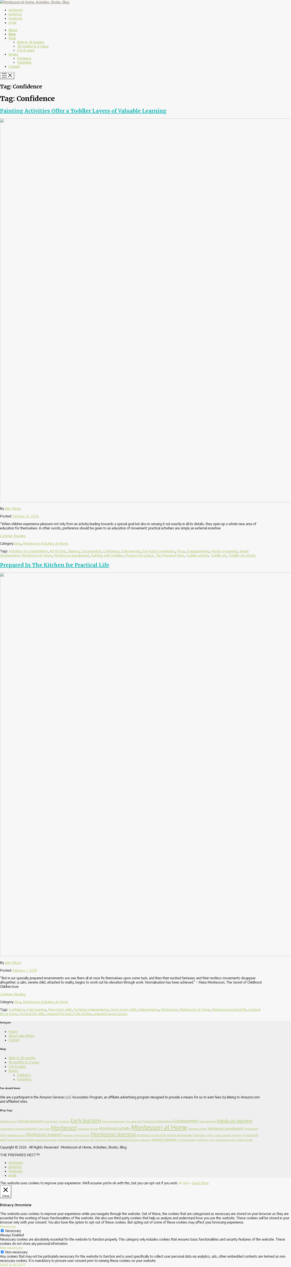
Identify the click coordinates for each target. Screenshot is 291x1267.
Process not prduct (139, 555)
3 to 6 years (17, 1066)
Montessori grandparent (71, 555)
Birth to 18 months (22, 1058)
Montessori (169, 1009)
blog (18, 543)
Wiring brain (245, 1139)
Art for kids (58, 551)
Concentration (91, 551)
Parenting (24, 1079)
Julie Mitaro (13, 508)
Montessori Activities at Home (45, 543)
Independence (148, 1009)
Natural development (180, 1135)
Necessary (13, 1231)
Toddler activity (197, 555)
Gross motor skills (123, 1009)
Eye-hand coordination (158, 551)
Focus (181, 551)
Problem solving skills (68, 1139)
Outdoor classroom (222, 1135)
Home (13, 1031)
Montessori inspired (43, 1134)
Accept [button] (184, 1183)
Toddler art (218, 555)
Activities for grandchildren (28, 551)
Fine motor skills (60, 1009)
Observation (200, 1135)
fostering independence (91, 1009)
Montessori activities (88, 1128)
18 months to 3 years (24, 1062)
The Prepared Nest (169, 555)
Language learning (26, 1128)
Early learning (131, 551)
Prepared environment (20, 1139)
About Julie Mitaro (22, 1036)
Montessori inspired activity (76, 1135)
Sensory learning (164, 1139)
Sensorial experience (119, 1139)
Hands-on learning (224, 551)
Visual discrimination (225, 1139)
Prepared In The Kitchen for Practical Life (54, 565)
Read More (200, 1183)
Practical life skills (32, 1014)
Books (13, 1071)
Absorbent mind (8, 1121)
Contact (14, 1040)
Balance (73, 551)
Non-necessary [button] (11, 1248)
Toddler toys (203, 1139)
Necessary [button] (8, 1226)
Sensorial (100, 1139)
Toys (212, 1139)
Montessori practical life (229, 1009)
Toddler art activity (242, 555)
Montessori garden (197, 1128)
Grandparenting (198, 551)
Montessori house (16, 1135)
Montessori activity (114, 1128)
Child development (30, 1121)
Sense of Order (87, 1139)
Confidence (111, 551)
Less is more (44, 1128)
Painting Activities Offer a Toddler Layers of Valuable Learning (83, 111)
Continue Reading (13, 536)
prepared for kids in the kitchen (69, 1014)
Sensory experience (141, 1139)
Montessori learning (113, 1134)
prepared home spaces (111, 1014)
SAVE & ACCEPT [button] (13, 1265)
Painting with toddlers (107, 555)
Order (209, 1135)
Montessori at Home (36, 555)
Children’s (24, 1075)
